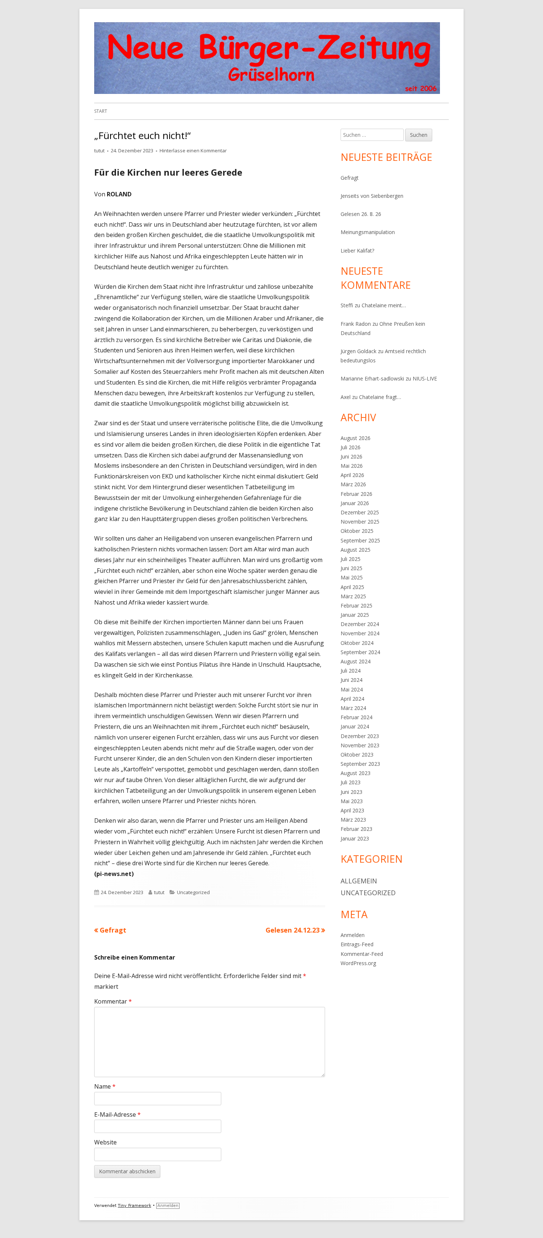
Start (100, 111)
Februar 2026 (356, 493)
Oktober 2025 (357, 530)
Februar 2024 (356, 717)
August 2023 (355, 773)
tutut (99, 150)
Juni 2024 (351, 679)
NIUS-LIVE (425, 378)
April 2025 (352, 587)
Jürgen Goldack (358, 351)
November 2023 (360, 745)
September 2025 (360, 540)
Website (105, 1142)
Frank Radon (356, 323)
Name (105, 1086)
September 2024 (360, 652)
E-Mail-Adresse (117, 1114)
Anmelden (353, 934)
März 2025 (353, 596)
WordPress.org (358, 963)
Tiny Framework (134, 1205)
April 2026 (352, 474)
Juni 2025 (351, 568)
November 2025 (360, 521)
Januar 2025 (355, 614)
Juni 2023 (351, 791)
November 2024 (360, 633)
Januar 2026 (355, 503)
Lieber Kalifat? (357, 250)
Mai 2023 (352, 801)
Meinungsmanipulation (368, 232)
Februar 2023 (356, 828)
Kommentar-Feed (362, 953)
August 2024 (355, 661)
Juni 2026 (351, 456)
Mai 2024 (352, 689)
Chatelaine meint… (384, 305)
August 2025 (355, 549)
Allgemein (359, 880)
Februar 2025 (356, 605)
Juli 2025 (351, 558)
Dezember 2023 (360, 736)
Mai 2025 (352, 577)
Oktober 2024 (357, 642)
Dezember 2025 (360, 512)
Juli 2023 (351, 782)
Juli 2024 (351, 670)
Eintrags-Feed (357, 944)
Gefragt (350, 177)
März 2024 (353, 707)
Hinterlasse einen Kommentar (193, 150)
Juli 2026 (351, 447)
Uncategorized (193, 892)
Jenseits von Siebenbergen (372, 195)
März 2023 (353, 819)
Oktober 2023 (357, 754)
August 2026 (355, 438)
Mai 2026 (352, 465)
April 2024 (352, 698)
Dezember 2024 (360, 624)
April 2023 (352, 810)
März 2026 (353, 484)
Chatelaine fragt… (380, 396)
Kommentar (113, 1001)
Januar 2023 (355, 838)
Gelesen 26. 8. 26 (361, 213)
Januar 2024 (355, 726)
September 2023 (360, 763)
